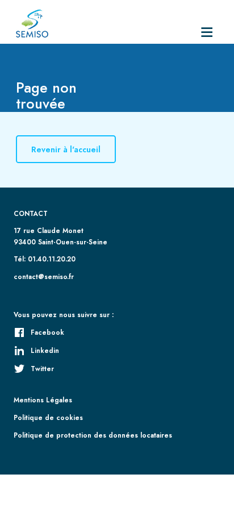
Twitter (42, 368)
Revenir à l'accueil (66, 149)
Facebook (47, 332)
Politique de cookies (48, 417)
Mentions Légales (43, 400)
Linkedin (45, 350)
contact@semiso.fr (44, 276)
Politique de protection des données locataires (93, 435)
